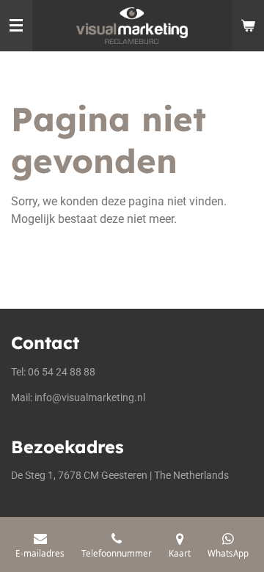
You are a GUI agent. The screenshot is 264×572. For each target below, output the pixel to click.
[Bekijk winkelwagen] (248, 25)
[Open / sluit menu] (16, 25)
